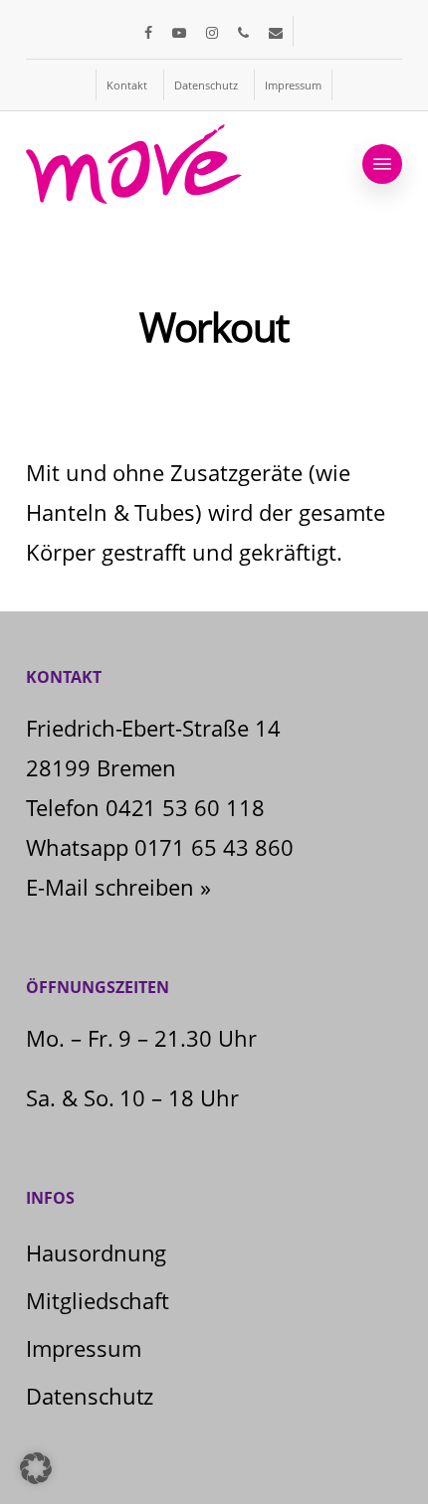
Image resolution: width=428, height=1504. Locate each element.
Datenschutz (90, 1396)
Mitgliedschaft (98, 1300)
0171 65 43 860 (214, 847)
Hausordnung (96, 1252)
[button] (382, 164)
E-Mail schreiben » (118, 887)
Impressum (83, 1348)
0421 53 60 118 (186, 807)
